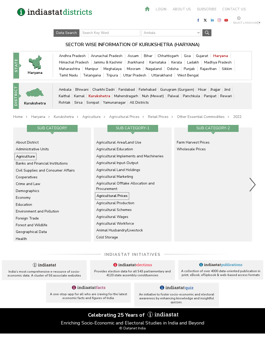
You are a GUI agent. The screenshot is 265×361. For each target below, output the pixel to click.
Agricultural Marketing (114, 176)
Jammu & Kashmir (108, 62)
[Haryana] (38, 65)
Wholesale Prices (191, 149)
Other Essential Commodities (201, 116)
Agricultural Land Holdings (118, 169)
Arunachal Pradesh (106, 55)
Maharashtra (69, 68)
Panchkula (191, 96)
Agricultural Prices (124, 116)
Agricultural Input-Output (117, 162)
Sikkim (227, 68)
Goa (187, 55)
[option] (52, 185)
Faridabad (127, 89)
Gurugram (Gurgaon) (177, 89)
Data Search (66, 32)
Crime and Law (28, 183)
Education (24, 204)
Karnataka (157, 62)
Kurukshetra (99, 96)
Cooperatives (27, 177)
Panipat (210, 96)
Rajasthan (208, 68)
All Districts (139, 102)
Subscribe (207, 9)
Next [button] (253, 184)
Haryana (220, 55)
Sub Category (52, 128)
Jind (227, 89)
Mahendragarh (126, 96)
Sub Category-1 (132, 128)
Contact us (234, 9)
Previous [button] (10, 184)
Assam (133, 55)
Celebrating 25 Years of (117, 315)
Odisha (173, 68)
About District (27, 142)
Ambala (65, 89)
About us (182, 9)
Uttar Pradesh (134, 75)
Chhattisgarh (168, 55)
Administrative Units (32, 149)
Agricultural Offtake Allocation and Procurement (125, 186)
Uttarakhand (161, 75)
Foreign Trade (27, 218)
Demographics (27, 190)
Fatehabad (147, 89)
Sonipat (92, 102)
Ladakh (193, 62)
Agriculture (91, 116)
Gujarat (202, 55)
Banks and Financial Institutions (42, 163)
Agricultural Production (115, 203)
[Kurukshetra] (38, 95)
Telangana (92, 75)
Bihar (148, 55)
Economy (23, 197)
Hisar (202, 89)
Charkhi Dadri (103, 89)
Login (161, 9)
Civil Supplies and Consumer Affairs (45, 170)
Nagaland (154, 68)
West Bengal (188, 75)
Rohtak (64, 102)
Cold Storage (107, 237)
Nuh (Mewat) (153, 96)
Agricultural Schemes (114, 209)
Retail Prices (158, 116)
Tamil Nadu (68, 75)
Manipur (91, 68)
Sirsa (78, 102)
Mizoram (134, 68)
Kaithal (64, 96)
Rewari (226, 96)
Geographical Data (31, 231)
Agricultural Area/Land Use (118, 142)
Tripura (112, 75)
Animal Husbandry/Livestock (119, 230)
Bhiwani (82, 89)
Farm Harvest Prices (193, 142)
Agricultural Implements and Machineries (130, 156)
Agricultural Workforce (115, 223)
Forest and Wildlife (31, 225)
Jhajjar (215, 89)
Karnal (79, 96)
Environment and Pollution (37, 211)
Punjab (189, 68)
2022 (237, 116)
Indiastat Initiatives (133, 254)
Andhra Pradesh (72, 55)
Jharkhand (136, 62)
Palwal (173, 96)
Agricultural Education (114, 149)
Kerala (176, 62)
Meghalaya (113, 68)
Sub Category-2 (213, 128)
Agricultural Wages (112, 216)
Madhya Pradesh (218, 62)
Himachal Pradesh (74, 62)
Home (18, 116)
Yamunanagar (114, 102)
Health (21, 238)
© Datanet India (132, 328)
